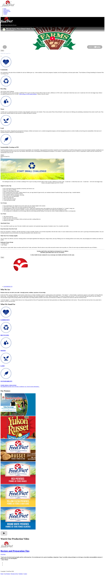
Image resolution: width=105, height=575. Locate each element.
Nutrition (5, 12)
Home (4, 8)
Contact (5, 13)
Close (2, 50)
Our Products (6, 10)
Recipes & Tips (6, 11)
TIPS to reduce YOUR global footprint (28, 94)
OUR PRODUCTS (7, 286)
